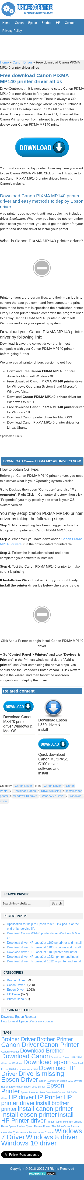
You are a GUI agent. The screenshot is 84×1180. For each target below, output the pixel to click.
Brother (46, 23)
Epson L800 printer (34, 1086)
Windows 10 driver (25, 796)
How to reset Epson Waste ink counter (27, 1021)
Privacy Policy (12, 30)
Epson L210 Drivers (71, 1080)
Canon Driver (22, 62)
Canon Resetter (10, 1051)
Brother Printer (55, 1039)
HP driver (21, 1097)
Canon (19, 23)
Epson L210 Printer (12, 1086)
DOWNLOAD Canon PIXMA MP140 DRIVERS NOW (42, 461)
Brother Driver (16, 980)
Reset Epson (8, 1126)
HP (58, 23)
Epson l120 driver (49, 1080)
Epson (32, 23)
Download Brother (42, 1051)
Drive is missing (51, 791)
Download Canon (25, 791)
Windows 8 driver (52, 1137)
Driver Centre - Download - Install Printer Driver (27, 9)
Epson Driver (15, 989)
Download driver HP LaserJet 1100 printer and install (42, 952)
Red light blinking (72, 1121)
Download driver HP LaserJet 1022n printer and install (43, 956)
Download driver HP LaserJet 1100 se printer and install (44, 942)
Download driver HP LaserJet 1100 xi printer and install (44, 947)
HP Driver (13, 994)
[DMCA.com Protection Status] (42, 1175)
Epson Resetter (29, 1092)
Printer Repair (16, 999)
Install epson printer (29, 1114)
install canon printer (45, 1108)
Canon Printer (59, 1044)
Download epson (47, 1062)
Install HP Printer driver (37, 1117)
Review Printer (42, 1126)
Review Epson (25, 1126)
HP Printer (49, 1097)
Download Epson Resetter (18, 1016)
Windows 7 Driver (53, 796)
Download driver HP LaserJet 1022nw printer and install (44, 961)
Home (6, 23)
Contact (70, 23)
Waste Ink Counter (43, 1132)
